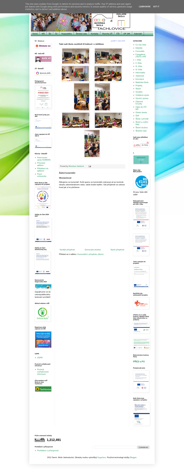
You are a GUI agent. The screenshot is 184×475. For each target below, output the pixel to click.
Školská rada (81, 34)
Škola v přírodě (142, 119)
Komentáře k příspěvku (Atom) (90, 254)
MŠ (43, 34)
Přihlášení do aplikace (42, 169)
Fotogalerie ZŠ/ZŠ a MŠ (141, 55)
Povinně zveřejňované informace (43, 371)
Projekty (139, 85)
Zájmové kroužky (139, 102)
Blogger (133, 457)
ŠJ (56, 34)
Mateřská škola (142, 82)
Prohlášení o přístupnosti (47, 450)
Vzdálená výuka (142, 95)
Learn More (144, 7)
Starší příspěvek (117, 250)
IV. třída (139, 69)
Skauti (138, 89)
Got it (156, 7)
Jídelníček (140, 76)
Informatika (140, 72)
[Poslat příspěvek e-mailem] (89, 166)
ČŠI (117, 34)
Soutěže (139, 92)
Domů (35, 34)
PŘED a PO (139, 361)
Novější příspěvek (67, 250)
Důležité (139, 48)
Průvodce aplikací (41, 164)
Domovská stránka (93, 250)
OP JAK (127, 34)
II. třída (139, 63)
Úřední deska (141, 112)
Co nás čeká (141, 45)
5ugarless (102, 457)
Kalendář (138, 34)
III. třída (139, 66)
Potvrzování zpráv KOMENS (44, 158)
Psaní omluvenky (41, 175)
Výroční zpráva (142, 98)
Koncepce (140, 79)
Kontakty (94, 34)
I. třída (138, 60)
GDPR (40, 358)
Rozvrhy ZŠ (107, 34)
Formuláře (140, 51)
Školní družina (142, 127)
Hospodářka (66, 34)
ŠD (50, 34)
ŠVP (137, 116)
